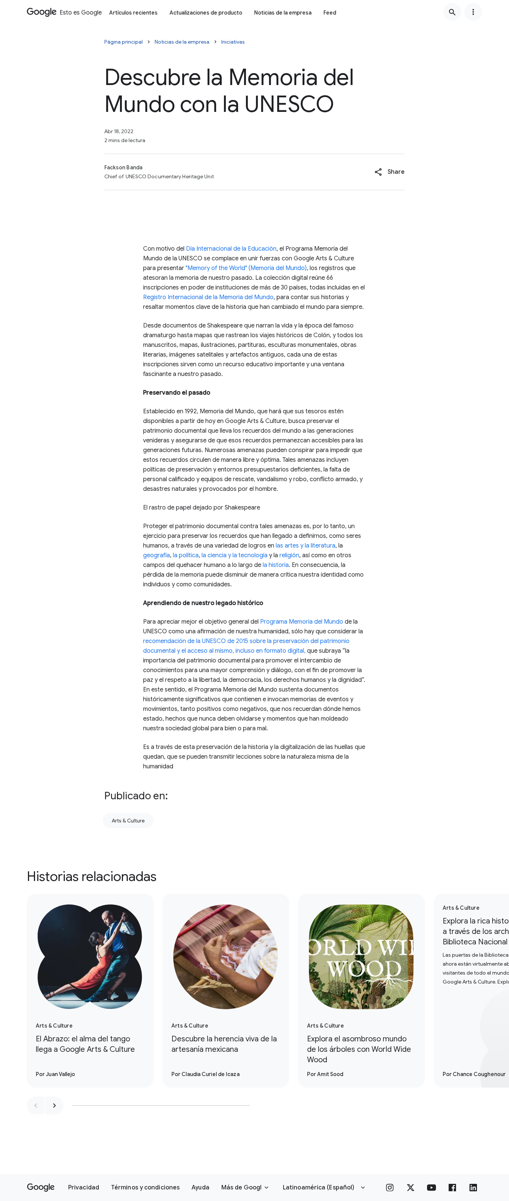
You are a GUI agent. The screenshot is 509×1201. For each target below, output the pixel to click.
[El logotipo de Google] (41, 1187)
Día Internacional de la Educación (231, 249)
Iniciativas (233, 41)
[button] (390, 172)
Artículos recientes (133, 12)
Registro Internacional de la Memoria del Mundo (208, 297)
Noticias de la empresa (283, 12)
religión (289, 555)
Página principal (123, 41)
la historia (276, 565)
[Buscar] (452, 12)
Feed (329, 12)
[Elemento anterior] (36, 1105)
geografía (156, 555)
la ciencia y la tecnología (235, 555)
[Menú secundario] (473, 12)
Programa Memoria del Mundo (301, 621)
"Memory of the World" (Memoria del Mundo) (246, 268)
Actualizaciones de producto (206, 12)
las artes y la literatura (305, 545)
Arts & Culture (128, 820)
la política (186, 555)
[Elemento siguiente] (54, 1105)
